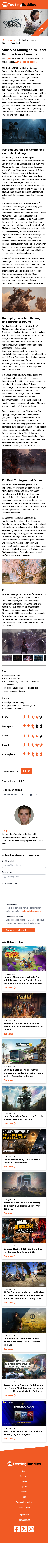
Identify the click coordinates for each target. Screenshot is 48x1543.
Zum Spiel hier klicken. (26, 62)
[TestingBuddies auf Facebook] (17, 1529)
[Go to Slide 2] (18, 658)
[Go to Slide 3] (28, 658)
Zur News (8, 987)
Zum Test (8, 1123)
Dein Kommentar (9, 883)
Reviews (11, 40)
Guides (24, 1481)
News (24, 1471)
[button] (24, 641)
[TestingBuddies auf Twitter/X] (24, 1529)
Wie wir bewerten (24, 1502)
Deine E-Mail (8, 861)
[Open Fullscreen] (43, 652)
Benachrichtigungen (25, 919)
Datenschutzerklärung (31, 911)
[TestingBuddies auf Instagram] (31, 1529)
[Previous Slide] (5, 641)
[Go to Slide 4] (39, 658)
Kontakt (24, 1492)
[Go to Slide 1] (7, 658)
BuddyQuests (24, 1507)
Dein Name (7, 872)
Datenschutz (24, 908)
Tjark (8, 59)
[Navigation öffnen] (44, 4)
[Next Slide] (43, 641)
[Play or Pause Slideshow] (4, 652)
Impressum (24, 1515)
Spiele (24, 1486)
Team (24, 1497)
